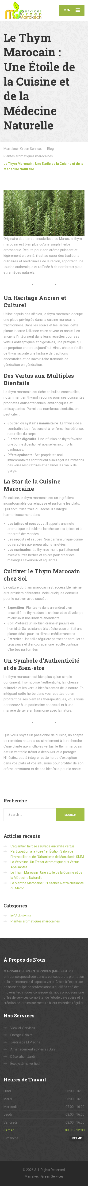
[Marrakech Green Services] (24, 10)
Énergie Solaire (21, 1035)
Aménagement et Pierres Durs (33, 1049)
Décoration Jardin (23, 1056)
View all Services (22, 1028)
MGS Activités (21, 916)
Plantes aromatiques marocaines (35, 921)
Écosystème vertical (25, 1063)
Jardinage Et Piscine (25, 1042)
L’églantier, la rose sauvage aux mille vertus (42, 846)
